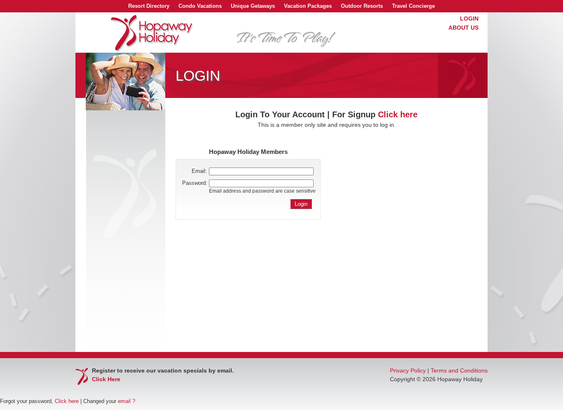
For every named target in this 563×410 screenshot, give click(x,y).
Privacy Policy (408, 370)
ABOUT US (463, 27)
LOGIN (469, 18)
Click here (398, 114)
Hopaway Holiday (152, 33)
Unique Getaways (253, 6)
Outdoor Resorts (362, 6)
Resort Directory (148, 6)
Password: (194, 183)
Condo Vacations (200, 6)
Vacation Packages (308, 6)
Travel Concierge (413, 6)
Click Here (106, 379)
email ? (126, 401)
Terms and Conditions (459, 370)
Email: (199, 171)
